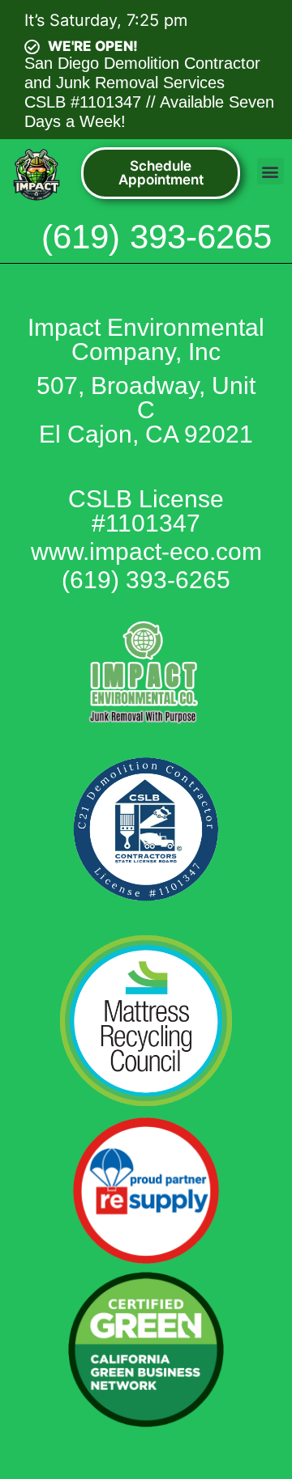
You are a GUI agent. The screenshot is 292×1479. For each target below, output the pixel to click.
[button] (270, 171)
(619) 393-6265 (156, 237)
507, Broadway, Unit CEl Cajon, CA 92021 (146, 409)
